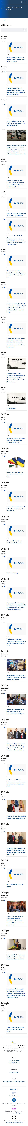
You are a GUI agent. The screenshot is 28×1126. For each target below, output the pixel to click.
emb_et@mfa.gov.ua (8, 1081)
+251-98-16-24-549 (14, 1060)
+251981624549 (14, 1072)
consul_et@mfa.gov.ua (19, 1081)
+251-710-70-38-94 (14, 1063)
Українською (15, 1095)
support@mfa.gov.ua (17, 1113)
